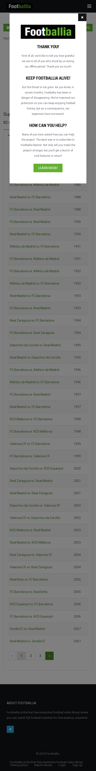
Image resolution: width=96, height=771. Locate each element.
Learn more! (48, 168)
